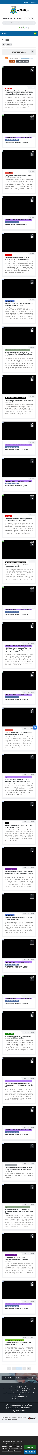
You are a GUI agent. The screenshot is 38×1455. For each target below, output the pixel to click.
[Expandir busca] (32, 51)
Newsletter (8, 1378)
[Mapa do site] (29, 18)
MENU (5, 33)
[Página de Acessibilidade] (32, 18)
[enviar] (33, 1378)
